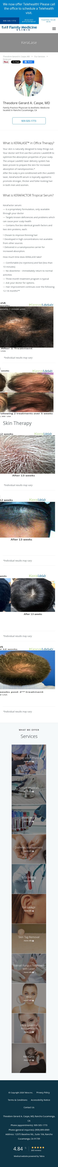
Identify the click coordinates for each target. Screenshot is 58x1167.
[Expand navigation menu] (54, 28)
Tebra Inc (28, 1092)
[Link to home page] (25, 28)
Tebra (41, 1156)
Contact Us (29, 1107)
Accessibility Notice (40, 1100)
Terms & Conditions (17, 1100)
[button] (29, 20)
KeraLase (7, 59)
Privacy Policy (43, 1092)
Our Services (39, 56)
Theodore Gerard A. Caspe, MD (16, 56)
